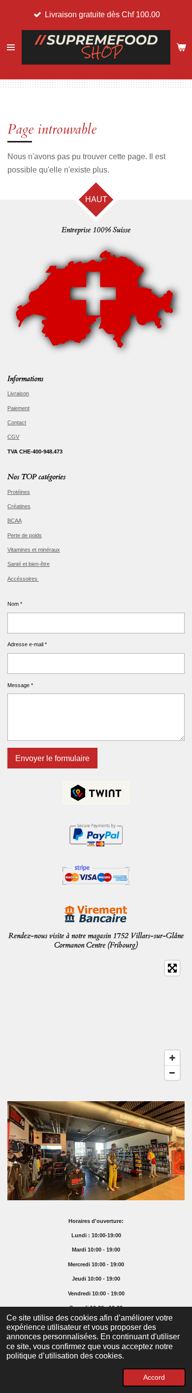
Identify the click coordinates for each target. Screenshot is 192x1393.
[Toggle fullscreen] (172, 968)
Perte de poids (24, 535)
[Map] (96, 1020)
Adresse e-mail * (27, 644)
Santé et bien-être (28, 564)
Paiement (18, 408)
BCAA (14, 520)
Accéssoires (23, 579)
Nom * (14, 604)
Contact (16, 422)
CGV (13, 437)
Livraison (18, 393)
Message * (20, 685)
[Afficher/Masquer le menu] (11, 47)
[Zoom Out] (172, 1072)
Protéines (18, 492)
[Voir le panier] (181, 47)
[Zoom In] (172, 1057)
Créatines (19, 506)
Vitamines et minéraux (33, 550)
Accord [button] (154, 1377)
